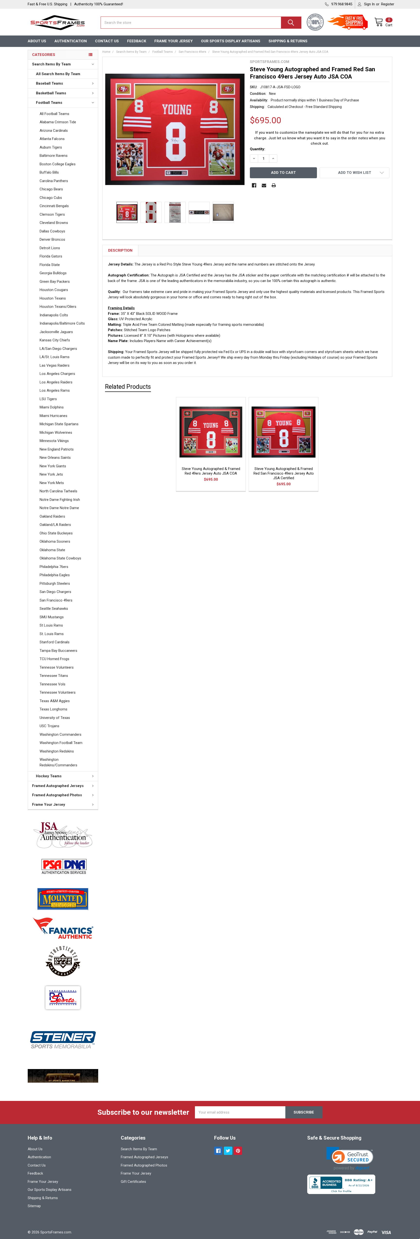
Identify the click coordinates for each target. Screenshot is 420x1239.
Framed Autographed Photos (57, 795)
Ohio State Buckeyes (56, 533)
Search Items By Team (51, 64)
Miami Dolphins (52, 407)
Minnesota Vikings (54, 441)
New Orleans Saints (55, 457)
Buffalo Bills (49, 172)
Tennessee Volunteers (58, 692)
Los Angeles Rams (55, 390)
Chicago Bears (51, 189)
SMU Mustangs (52, 617)
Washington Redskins (57, 751)
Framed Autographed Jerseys (58, 786)
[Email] (264, 185)
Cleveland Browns (54, 223)
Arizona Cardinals (54, 130)
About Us (37, 41)
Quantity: (257, 149)
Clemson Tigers (52, 214)
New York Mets (52, 483)
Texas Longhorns (53, 709)
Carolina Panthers (54, 181)
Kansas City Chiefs (55, 340)
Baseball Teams (49, 83)
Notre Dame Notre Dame (59, 508)
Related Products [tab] (128, 386)
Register (387, 4)
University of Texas (55, 718)
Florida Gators (51, 256)
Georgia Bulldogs (53, 273)
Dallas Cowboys (52, 231)
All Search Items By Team (58, 74)
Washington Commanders (60, 734)
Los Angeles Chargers (57, 374)
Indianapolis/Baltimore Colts (62, 323)
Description (120, 250)
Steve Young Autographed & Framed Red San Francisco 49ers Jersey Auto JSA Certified (284, 473)
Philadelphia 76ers (54, 567)
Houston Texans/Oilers (58, 306)
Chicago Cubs (51, 197)
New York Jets (51, 474)
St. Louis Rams (52, 634)
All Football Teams (54, 114)
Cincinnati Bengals (54, 206)
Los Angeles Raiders (56, 382)
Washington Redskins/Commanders (58, 762)
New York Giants (53, 466)
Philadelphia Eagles (55, 575)
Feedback (136, 41)
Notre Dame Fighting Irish (60, 499)
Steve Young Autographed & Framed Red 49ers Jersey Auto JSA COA (211, 471)
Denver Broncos (52, 239)
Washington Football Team (61, 743)
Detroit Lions (50, 248)
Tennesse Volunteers (57, 667)
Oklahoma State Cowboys (60, 558)
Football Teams (49, 102)
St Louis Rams (51, 625)
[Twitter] (228, 1151)
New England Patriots (57, 449)
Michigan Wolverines (56, 432)
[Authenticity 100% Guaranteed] (316, 23)
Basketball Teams (51, 93)
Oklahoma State (52, 550)
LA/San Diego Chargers (58, 348)
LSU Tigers (48, 399)
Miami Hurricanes (53, 416)
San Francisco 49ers (56, 600)
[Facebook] (254, 185)
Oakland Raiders (52, 516)
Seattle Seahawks (54, 608)
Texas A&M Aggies (55, 701)
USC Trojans (49, 726)
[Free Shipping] (350, 23)
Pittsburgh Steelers (55, 583)
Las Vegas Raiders (55, 365)
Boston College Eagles (58, 164)
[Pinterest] (238, 1151)
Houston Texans (53, 298)
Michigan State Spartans (59, 424)
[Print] (274, 185)
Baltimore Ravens (54, 155)
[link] (349, 1158)
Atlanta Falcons (52, 139)
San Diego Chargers (55, 592)
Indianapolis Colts (54, 315)
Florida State (50, 265)
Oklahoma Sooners (55, 541)
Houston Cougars (54, 290)
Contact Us (107, 41)
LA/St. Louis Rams (55, 357)
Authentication (70, 41)
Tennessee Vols (52, 684)
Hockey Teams (48, 776)
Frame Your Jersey (173, 41)
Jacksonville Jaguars (56, 332)
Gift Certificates (133, 1181)
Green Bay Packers (55, 281)
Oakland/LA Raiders (55, 524)
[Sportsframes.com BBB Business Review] (341, 1184)
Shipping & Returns (288, 41)
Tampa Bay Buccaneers (58, 650)
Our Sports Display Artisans (230, 41)
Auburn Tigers (51, 147)
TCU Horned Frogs (54, 659)
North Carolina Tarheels (58, 491)
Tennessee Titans (54, 675)
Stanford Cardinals (55, 642)
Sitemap (34, 1206)
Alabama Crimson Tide (58, 122)
